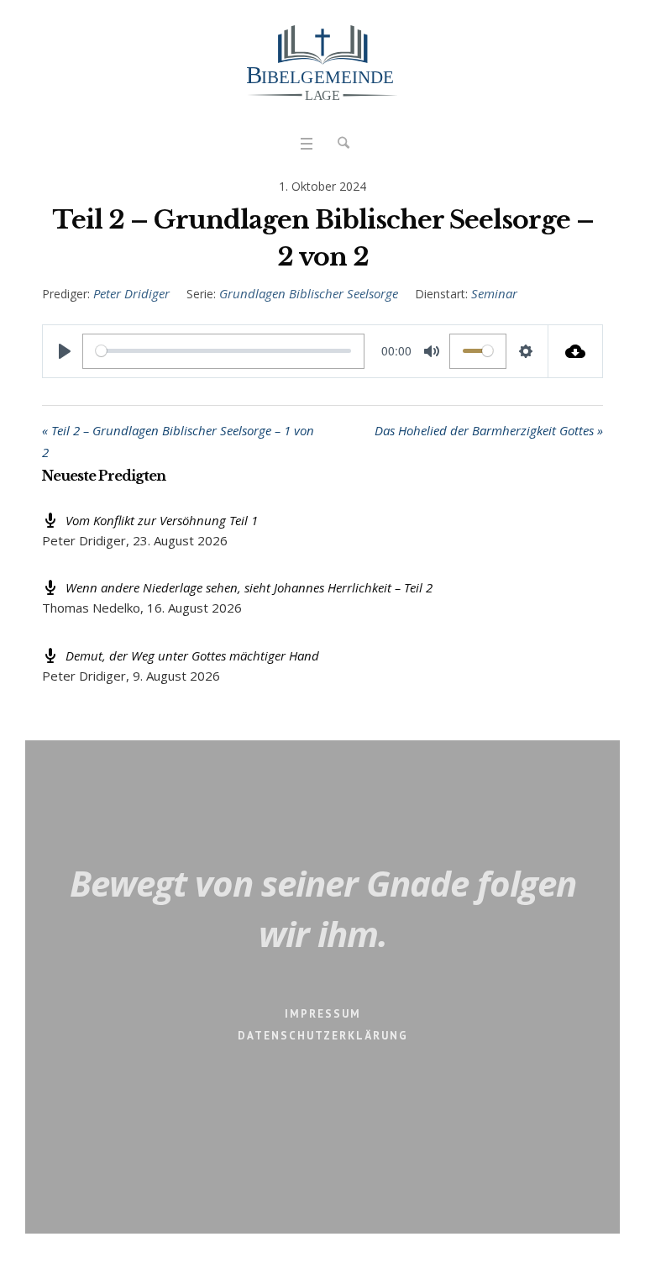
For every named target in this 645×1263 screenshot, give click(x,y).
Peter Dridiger (131, 293)
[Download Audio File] (575, 351)
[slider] (223, 351)
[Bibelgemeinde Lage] (323, 63)
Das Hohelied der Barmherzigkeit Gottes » (489, 430)
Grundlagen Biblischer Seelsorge (308, 293)
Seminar (494, 293)
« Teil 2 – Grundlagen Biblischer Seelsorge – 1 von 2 (178, 441)
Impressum (323, 1014)
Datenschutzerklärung (323, 1036)
